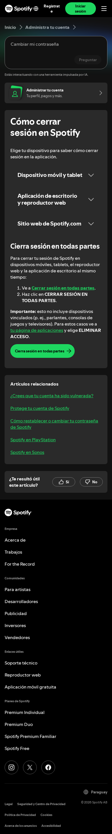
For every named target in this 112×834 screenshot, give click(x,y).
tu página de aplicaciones (36, 330)
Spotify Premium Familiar (30, 736)
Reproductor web (23, 675)
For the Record (20, 564)
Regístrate (52, 8)
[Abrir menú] (104, 8)
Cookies (46, 815)
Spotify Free (17, 748)
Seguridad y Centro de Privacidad (41, 804)
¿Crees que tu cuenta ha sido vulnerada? (51, 395)
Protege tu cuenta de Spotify (39, 408)
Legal (9, 804)
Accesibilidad (51, 826)
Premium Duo (19, 724)
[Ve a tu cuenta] (99, 93)
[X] (30, 767)
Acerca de (15, 540)
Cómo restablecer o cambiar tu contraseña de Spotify (54, 424)
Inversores (15, 625)
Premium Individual (25, 712)
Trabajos (13, 552)
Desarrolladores (21, 601)
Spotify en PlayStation (33, 439)
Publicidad (16, 613)
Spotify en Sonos (27, 452)
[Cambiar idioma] (36, 8)
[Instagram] (11, 767)
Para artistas (17, 589)
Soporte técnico (21, 663)
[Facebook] (48, 767)
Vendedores (17, 637)
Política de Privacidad (20, 815)
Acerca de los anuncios (21, 826)
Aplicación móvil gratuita (30, 687)
